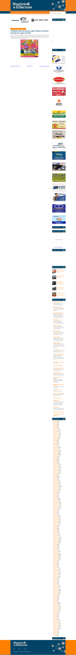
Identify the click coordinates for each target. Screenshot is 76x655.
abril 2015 (55, 618)
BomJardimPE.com (57, 331)
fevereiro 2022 (56, 499)
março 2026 (55, 428)
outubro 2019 (55, 540)
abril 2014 (55, 635)
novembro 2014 (56, 625)
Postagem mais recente (15, 66)
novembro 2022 (56, 486)
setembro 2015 (56, 610)
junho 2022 (55, 493)
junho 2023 (55, 476)
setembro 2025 (56, 437)
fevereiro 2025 (56, 447)
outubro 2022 (55, 488)
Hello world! (55, 363)
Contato (23, 12)
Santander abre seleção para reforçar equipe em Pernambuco (61, 276)
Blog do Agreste (56, 337)
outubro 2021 (55, 505)
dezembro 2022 (56, 485)
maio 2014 (55, 634)
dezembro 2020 (56, 519)
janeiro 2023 (55, 483)
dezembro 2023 (56, 467)
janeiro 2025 (55, 448)
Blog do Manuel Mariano (58, 368)
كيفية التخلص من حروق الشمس (57, 390)
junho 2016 (55, 597)
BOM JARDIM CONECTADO (58, 362)
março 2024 (55, 463)
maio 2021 (55, 512)
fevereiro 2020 (56, 534)
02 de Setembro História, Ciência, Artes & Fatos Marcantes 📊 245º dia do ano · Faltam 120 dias (58, 333)
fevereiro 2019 (56, 551)
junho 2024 (55, 459)
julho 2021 (55, 509)
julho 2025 (55, 440)
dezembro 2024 (56, 450)
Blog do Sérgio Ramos (57, 307)
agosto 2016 (55, 595)
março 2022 (55, 498)
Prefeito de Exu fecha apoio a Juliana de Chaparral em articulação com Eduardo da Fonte (59, 327)
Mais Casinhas (56, 319)
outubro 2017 (55, 574)
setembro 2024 (56, 454)
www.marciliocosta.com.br (58, 412)
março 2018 (55, 567)
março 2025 (55, 446)
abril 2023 (55, 479)
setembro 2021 (56, 506)
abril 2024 (55, 462)
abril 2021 (55, 514)
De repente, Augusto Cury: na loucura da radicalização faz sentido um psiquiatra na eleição (58, 322)
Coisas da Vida (56, 302)
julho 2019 (55, 544)
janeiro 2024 (55, 466)
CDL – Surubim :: (56, 349)
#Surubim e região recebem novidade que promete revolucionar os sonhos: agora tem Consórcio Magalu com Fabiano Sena (58, 357)
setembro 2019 (56, 541)
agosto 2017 (55, 577)
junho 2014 (55, 632)
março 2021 (55, 515)
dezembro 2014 (56, 623)
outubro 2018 (55, 557)
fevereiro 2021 (56, 516)
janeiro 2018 (55, 570)
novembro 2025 (56, 434)
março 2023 (55, 480)
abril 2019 (55, 548)
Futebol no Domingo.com (58, 393)
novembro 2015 (56, 608)
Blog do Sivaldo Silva (57, 325)
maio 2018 (55, 564)
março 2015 (55, 619)
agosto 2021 (55, 508)
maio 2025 (55, 443)
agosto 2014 (55, 629)
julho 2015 (55, 613)
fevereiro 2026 (56, 430)
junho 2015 (55, 615)
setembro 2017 (56, 576)
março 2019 (55, 550)
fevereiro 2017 (56, 586)
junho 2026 (55, 424)
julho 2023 (55, 475)
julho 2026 (55, 422)
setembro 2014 (56, 628)
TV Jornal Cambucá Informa (58, 354)
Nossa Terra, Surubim (57, 365)
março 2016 (55, 602)
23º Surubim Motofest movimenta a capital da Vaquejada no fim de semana (60, 288)
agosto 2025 (55, 438)
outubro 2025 (55, 435)
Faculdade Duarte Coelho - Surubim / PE (58, 415)
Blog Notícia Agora (57, 372)
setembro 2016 (56, 593)
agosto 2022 (55, 490)
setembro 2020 (56, 524)
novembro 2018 (56, 555)
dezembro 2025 (56, 433)
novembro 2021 (56, 503)
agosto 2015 (55, 612)
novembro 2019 (56, 538)
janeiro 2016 (55, 605)
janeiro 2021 (55, 518)
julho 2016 (55, 596)
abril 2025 (55, 444)
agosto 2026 (55, 421)
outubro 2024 (55, 453)
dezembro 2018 (56, 554)
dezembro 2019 (56, 537)
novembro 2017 (56, 573)
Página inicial (30, 66)
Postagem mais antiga (44, 66)
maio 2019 (55, 547)
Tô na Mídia (55, 389)
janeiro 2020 (55, 535)
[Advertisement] (61, 44)
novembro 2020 (56, 521)
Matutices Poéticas (57, 398)
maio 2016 (55, 599)
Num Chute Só (56, 407)
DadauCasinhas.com (57, 377)
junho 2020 (55, 528)
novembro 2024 (56, 451)
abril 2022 (55, 496)
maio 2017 (55, 581)
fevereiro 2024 (56, 464)
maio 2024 (55, 460)
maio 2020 (55, 529)
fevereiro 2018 (56, 568)
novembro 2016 (56, 590)
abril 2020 (55, 531)
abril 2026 (55, 427)
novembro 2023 (56, 469)
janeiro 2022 (55, 501)
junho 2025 (55, 441)
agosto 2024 (55, 456)
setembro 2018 (56, 558)
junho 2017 (55, 580)
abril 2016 (55, 600)
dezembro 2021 (56, 502)
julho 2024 (55, 457)
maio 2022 (55, 495)
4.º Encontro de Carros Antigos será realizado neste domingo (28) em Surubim (60, 271)
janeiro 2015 (55, 622)
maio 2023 (55, 477)
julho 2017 (55, 579)
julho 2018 (55, 561)
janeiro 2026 (55, 431)
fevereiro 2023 (56, 482)
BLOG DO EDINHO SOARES (58, 312)
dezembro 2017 (56, 571)
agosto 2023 (55, 473)
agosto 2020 (55, 525)
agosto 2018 (55, 560)
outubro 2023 (55, 470)
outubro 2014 (55, 626)
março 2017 (55, 584)
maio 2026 (55, 425)
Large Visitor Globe (58, 247)
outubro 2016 (55, 592)
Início (14, 12)
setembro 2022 (56, 489)
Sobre (18, 12)
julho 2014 (55, 631)
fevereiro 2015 (56, 621)
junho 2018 (55, 563)
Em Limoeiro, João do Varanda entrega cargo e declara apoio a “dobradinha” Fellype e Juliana (58, 339)
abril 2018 (55, 566)
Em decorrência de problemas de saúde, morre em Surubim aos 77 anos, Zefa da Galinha (61, 283)
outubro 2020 (55, 522)
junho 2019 (55, 545)
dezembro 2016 (56, 589)
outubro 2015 (55, 609)
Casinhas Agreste (56, 342)
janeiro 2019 (55, 553)
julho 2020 (55, 527)
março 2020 (55, 532)
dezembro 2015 (56, 606)
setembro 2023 (56, 472)
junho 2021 (55, 511)
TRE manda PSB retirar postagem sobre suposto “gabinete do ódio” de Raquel (58, 309)
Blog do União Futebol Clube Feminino (59, 385)
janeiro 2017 (55, 587)
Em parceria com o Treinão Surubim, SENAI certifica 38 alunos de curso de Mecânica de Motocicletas (61, 294)
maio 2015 (55, 616)
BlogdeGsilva (56, 400)
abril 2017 (55, 583)
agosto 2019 (55, 542)
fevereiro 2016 (56, 603)
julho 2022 (55, 492)
